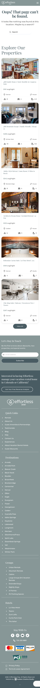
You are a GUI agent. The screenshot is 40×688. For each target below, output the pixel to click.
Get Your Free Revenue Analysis (17, 389)
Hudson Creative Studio (25, 679)
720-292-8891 (21, 640)
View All (20, 326)
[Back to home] (8, 3)
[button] (38, 3)
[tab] (11, 77)
